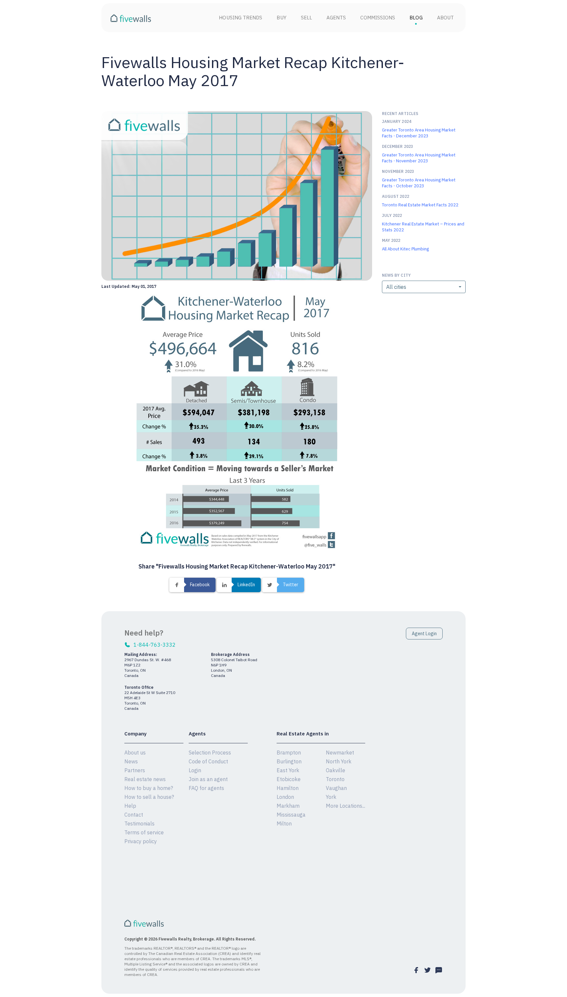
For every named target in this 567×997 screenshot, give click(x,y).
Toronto (335, 779)
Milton (284, 823)
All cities (396, 287)
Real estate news (145, 779)
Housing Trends (240, 17)
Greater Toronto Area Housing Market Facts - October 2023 (418, 183)
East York (288, 770)
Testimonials (139, 823)
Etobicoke (289, 779)
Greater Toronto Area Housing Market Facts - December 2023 (418, 133)
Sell (306, 17)
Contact (133, 814)
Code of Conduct (208, 761)
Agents (336, 17)
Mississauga (291, 814)
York (331, 797)
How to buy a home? (148, 788)
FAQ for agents (206, 788)
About (445, 17)
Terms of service (144, 832)
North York (338, 761)
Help (130, 805)
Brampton (289, 752)
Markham (288, 805)
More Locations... (345, 805)
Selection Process (210, 752)
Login (195, 770)
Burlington (289, 761)
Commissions (377, 17)
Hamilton (288, 788)
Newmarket (340, 752)
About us (135, 752)
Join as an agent (208, 779)
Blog (416, 17)
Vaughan (336, 788)
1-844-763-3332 (155, 644)
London (285, 797)
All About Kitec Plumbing (405, 249)
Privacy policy (140, 841)
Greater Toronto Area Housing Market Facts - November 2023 (418, 158)
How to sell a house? (149, 797)
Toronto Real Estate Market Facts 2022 (420, 205)
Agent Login (424, 634)
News (131, 761)
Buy (281, 17)
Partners (134, 770)
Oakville (335, 770)
